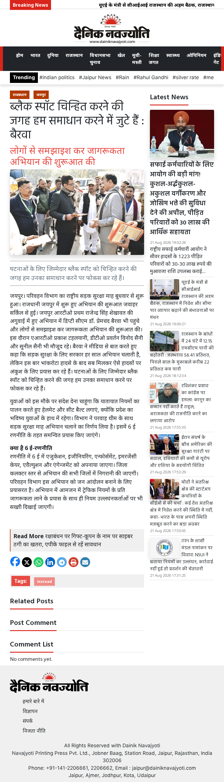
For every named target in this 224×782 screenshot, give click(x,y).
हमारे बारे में (33, 701)
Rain (124, 77)
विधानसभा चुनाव (100, 58)
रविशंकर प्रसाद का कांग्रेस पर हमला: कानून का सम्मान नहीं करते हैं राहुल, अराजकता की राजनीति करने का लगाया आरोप (180, 404)
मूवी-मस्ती (137, 58)
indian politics (59, 77)
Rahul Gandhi (152, 77)
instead (44, 581)
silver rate (187, 77)
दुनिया (53, 55)
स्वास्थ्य (173, 55)
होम (19, 55)
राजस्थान (74, 55)
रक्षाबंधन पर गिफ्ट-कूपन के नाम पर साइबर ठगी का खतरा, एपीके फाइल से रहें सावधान (73, 540)
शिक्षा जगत (154, 58)
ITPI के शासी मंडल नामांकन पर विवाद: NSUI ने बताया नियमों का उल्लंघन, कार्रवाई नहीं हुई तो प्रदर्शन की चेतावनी (181, 555)
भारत (35, 55)
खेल (121, 55)
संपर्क (28, 721)
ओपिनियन (196, 55)
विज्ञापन (30, 711)
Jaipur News (96, 77)
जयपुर (41, 94)
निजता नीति (34, 731)
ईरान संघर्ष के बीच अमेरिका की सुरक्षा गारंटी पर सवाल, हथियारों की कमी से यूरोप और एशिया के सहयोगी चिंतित (181, 451)
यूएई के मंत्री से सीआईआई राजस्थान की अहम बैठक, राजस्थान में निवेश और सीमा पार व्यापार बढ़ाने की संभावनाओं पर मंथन (182, 300)
